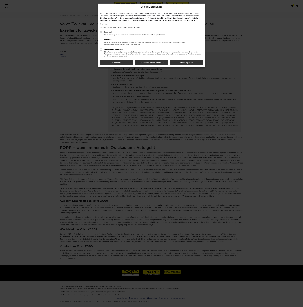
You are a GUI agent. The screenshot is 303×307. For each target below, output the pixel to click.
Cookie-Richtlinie (189, 20)
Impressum (104, 24)
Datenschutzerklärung (173, 20)
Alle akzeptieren (186, 63)
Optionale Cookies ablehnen (152, 63)
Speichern (116, 63)
